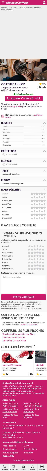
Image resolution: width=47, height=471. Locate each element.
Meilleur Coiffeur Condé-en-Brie (10, 410)
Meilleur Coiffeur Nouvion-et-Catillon (33, 404)
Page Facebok (9, 446)
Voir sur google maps (29, 324)
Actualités (14, 469)
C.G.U (26, 446)
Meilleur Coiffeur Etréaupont (31, 410)
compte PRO (16, 106)
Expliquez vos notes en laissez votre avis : (17, 273)
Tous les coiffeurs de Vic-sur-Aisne (19, 334)
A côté (32, 469)
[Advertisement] (23, 35)
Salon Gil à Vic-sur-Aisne (14, 341)
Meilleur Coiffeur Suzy (10, 416)
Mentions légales (10, 452)
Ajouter (42, 469)
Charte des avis (36, 308)
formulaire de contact (13, 437)
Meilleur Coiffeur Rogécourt (31, 416)
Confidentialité (30, 449)
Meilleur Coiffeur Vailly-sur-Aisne (10, 404)
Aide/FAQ (28, 452)
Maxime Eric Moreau (12, 365)
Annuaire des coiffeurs (17, 2)
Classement (23, 469)
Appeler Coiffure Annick (25, 98)
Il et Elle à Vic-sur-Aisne (14, 337)
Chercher (4, 469)
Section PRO (8, 456)
